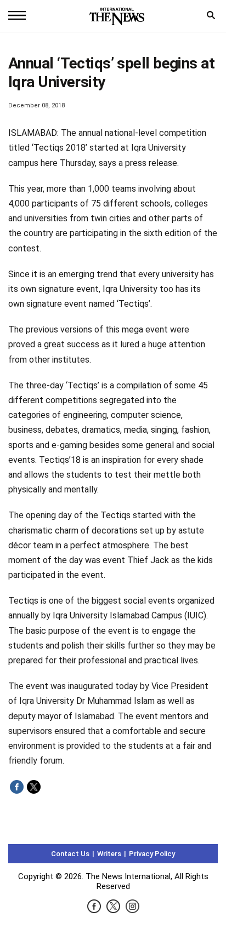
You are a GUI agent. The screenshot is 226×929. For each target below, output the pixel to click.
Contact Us (70, 854)
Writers (109, 854)
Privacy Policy (152, 854)
